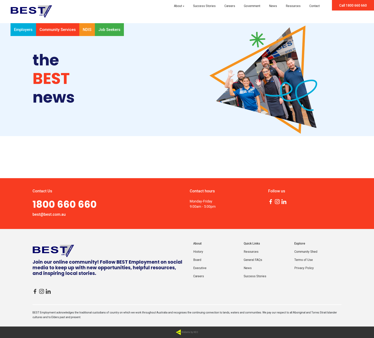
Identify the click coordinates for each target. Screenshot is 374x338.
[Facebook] (270, 201)
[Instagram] (277, 201)
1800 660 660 (65, 204)
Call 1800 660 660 (353, 5)
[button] (179, 6)
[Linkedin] (283, 201)
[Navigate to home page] (31, 11)
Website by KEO (189, 332)
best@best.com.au (49, 214)
